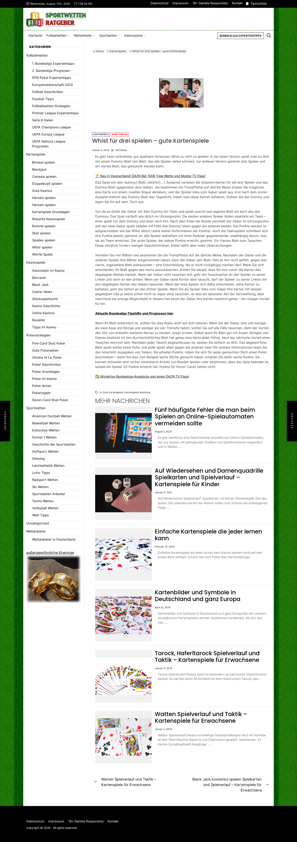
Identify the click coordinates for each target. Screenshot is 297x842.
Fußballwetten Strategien (51, 106)
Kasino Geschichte (46, 306)
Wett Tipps (40, 515)
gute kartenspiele (113, 392)
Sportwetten (108, 35)
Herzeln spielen (44, 205)
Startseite (35, 35)
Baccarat (39, 278)
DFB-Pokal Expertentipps (51, 78)
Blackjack (39, 169)
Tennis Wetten (43, 501)
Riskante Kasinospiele (48, 219)
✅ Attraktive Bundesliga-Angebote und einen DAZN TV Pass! (142, 376)
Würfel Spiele (42, 254)
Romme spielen (43, 226)
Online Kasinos (43, 313)
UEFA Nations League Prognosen (48, 143)
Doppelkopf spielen (47, 184)
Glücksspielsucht (45, 299)
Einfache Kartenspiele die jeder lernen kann (208, 535)
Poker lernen (41, 386)
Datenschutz (160, 3)
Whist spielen (119, 134)
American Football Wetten (52, 416)
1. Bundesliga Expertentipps (53, 63)
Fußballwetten (56, 35)
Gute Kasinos (42, 191)
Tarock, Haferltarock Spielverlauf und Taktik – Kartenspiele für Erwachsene (207, 656)
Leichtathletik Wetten (48, 466)
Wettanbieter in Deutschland (53, 539)
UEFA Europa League (48, 134)
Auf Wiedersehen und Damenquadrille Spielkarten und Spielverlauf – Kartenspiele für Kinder (209, 477)
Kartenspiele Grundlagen (51, 212)
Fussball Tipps (43, 99)
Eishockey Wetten (45, 430)
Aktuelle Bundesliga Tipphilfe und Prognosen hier (134, 313)
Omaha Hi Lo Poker (47, 357)
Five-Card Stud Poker (48, 343)
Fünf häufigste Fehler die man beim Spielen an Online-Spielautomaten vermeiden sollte (205, 416)
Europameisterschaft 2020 (52, 85)
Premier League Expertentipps (55, 113)
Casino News (42, 292)
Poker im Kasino (44, 379)
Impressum (181, 3)
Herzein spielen (44, 198)
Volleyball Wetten (45, 508)
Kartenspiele (100, 134)
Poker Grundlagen (46, 372)
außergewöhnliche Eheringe (50, 552)
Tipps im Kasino (44, 327)
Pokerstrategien (38, 335)
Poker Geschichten (46, 364)
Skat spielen (41, 233)
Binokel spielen (43, 162)
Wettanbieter (83, 35)
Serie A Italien (42, 120)
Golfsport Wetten (45, 451)
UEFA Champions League (51, 127)
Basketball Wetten (46, 423)
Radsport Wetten (45, 480)
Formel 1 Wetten (44, 437)
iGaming (38, 458)
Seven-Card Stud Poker (50, 400)
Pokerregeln (41, 393)
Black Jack (40, 285)
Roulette (38, 320)
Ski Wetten (40, 487)
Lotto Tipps (41, 473)
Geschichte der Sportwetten (53, 444)
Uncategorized (37, 523)
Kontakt (237, 3)
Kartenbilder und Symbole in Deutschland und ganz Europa (197, 595)
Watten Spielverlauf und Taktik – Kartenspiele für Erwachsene (201, 717)
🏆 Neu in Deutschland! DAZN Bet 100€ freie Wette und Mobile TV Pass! (150, 176)
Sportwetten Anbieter (48, 494)
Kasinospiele (133, 35)
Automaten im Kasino (48, 270)
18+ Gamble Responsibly (210, 3)
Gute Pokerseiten (45, 350)
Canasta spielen (44, 176)
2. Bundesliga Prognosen (51, 71)
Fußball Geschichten (47, 92)
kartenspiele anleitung (137, 392)
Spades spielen (43, 240)
